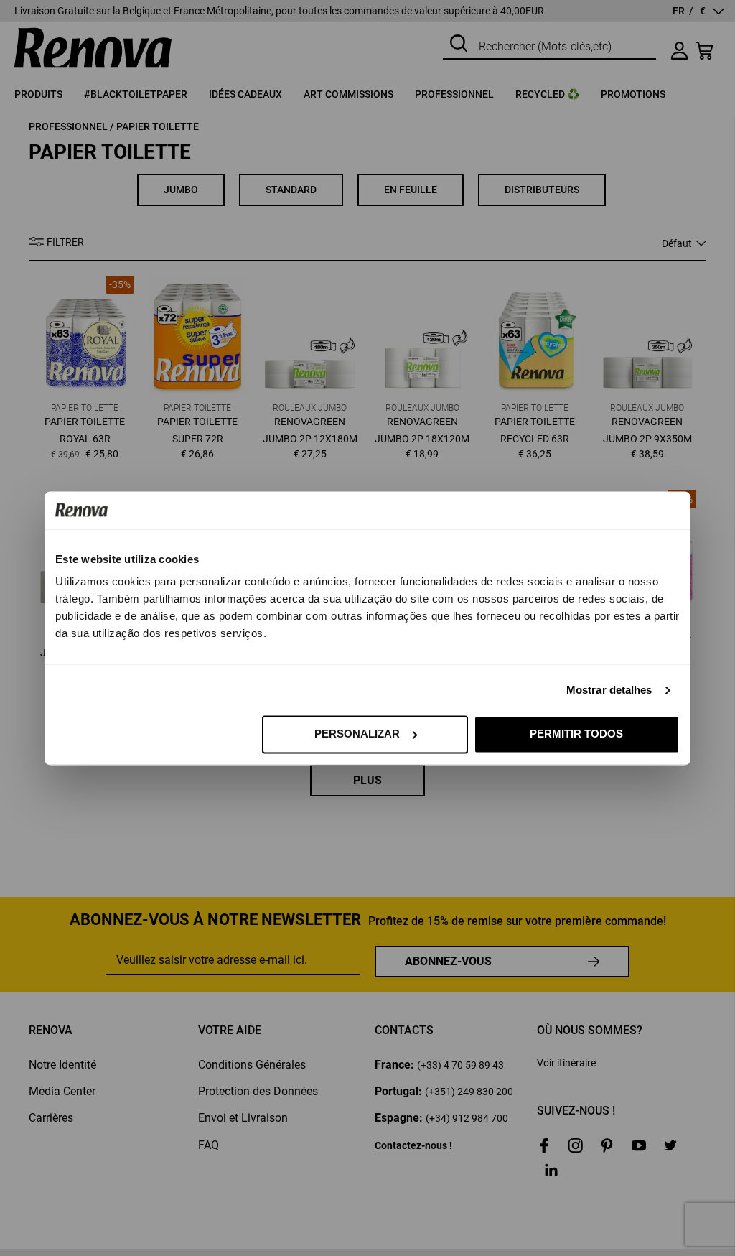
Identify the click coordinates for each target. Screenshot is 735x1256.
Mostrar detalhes (609, 690)
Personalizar (357, 733)
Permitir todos (576, 733)
